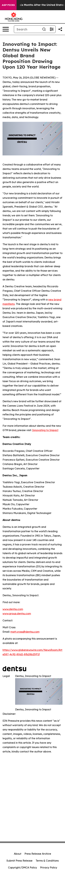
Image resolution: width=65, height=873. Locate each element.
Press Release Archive (37, 853)
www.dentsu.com (13, 609)
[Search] (44, 29)
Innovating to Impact (45, 430)
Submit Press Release (19, 860)
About (17, 853)
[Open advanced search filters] (51, 29)
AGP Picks (8, 5)
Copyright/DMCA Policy (22, 867)
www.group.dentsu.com (17, 613)
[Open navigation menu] (6, 29)
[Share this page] (60, 29)
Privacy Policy (48, 867)
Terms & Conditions (47, 860)
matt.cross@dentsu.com (24, 631)
